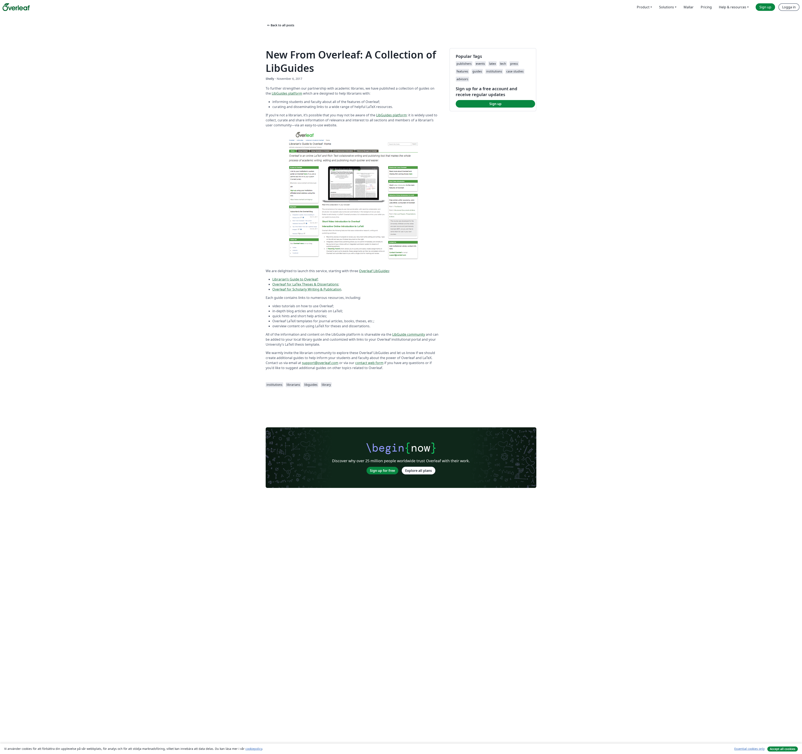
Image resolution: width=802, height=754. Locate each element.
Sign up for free (382, 470)
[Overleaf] (16, 7)
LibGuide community (408, 334)
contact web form (369, 362)
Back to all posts (280, 25)
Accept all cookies (782, 749)
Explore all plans (418, 470)
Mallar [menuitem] (689, 7)
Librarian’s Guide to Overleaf (295, 279)
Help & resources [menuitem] (732, 7)
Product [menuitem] (643, 7)
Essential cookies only (749, 749)
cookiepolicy (253, 749)
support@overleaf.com (320, 362)
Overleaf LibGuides (374, 271)
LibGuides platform (287, 93)
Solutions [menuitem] (666, 7)
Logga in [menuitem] (789, 7)
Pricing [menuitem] (706, 7)
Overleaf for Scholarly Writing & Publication (306, 289)
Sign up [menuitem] (765, 7)
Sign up (495, 104)
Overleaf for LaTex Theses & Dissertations (305, 284)
